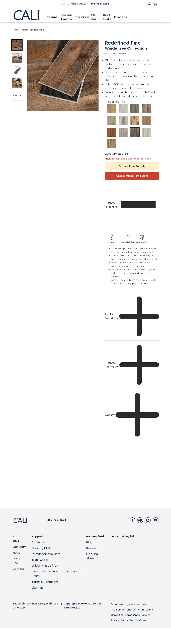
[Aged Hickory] (147, 120)
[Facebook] (132, 520)
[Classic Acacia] (112, 132)
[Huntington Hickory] (135, 120)
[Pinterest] (140, 520)
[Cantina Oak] (112, 120)
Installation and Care (46, 554)
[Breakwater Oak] (135, 109)
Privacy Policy (119, 620)
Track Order (40, 560)
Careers (18, 569)
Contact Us (39, 542)
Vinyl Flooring (37, 29)
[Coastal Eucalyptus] (112, 109)
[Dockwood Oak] (147, 109)
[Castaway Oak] (123, 109)
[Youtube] (155, 520)
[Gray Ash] (123, 132)
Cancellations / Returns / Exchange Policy (56, 573)
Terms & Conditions (45, 582)
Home (15, 29)
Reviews (92, 548)
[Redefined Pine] (135, 132)
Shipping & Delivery (45, 566)
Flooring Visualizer (93, 556)
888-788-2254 (99, 3)
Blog (89, 542)
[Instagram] (148, 520)
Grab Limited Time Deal (132, 176)
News (16, 553)
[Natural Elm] (112, 144)
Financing (120, 17)
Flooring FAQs (41, 548)
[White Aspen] (147, 132)
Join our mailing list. (121, 536)
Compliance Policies (137, 615)
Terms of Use (138, 620)
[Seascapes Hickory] (123, 120)
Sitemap (37, 588)
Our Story (19, 547)
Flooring (24, 29)
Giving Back (17, 560)
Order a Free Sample (132, 166)
